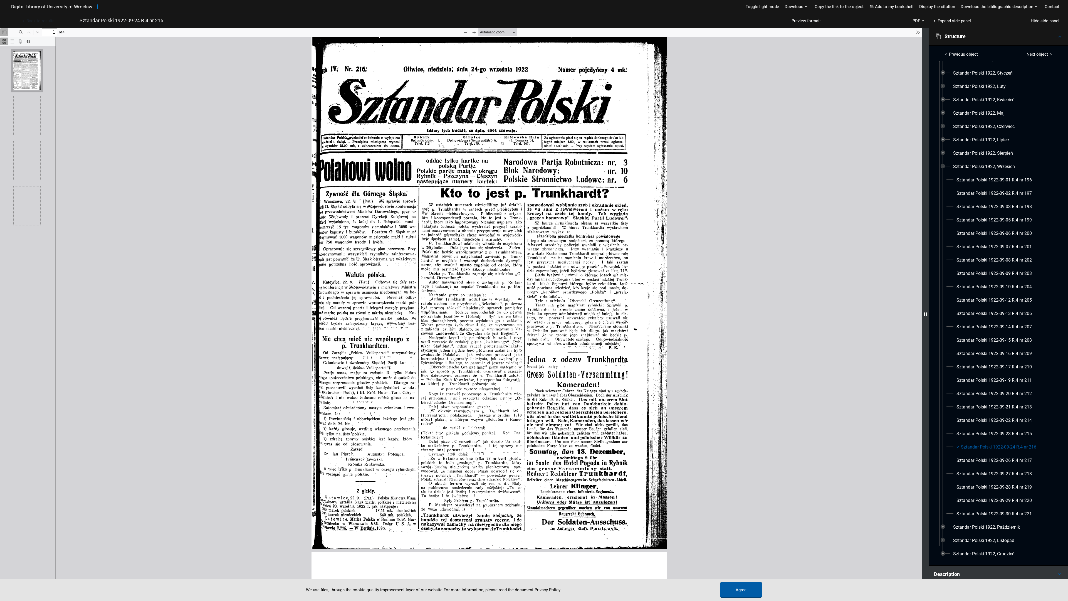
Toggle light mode (762, 6)
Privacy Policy (547, 589)
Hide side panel (1045, 20)
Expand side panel (954, 20)
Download (794, 6)
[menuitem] (983, 73)
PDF (916, 20)
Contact (1052, 6)
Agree (741, 589)
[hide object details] (925, 314)
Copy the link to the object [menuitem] (839, 6)
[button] (998, 36)
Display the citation (937, 6)
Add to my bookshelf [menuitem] (894, 6)
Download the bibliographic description (997, 6)
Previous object (963, 54)
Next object (1037, 54)
